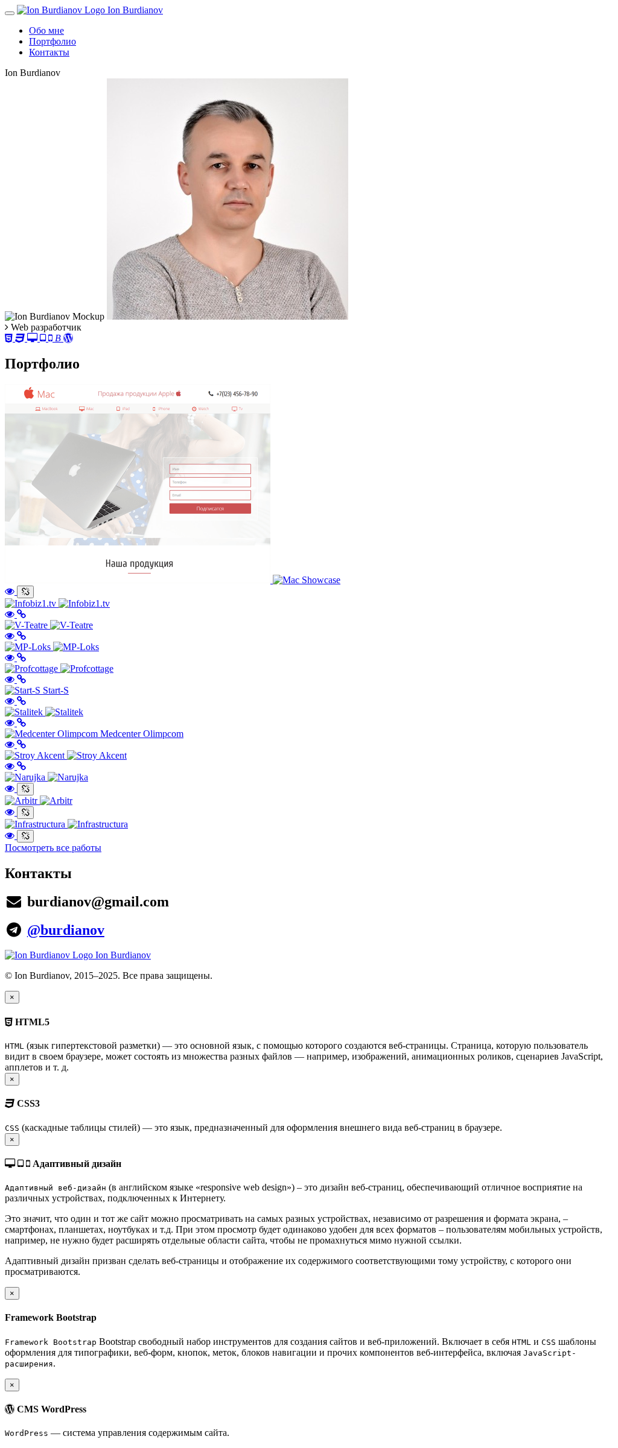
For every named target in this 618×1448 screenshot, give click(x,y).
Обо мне (46, 30)
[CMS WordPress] (68, 338)
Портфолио (52, 41)
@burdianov (65, 930)
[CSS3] (21, 338)
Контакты (49, 52)
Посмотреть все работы (53, 848)
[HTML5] (10, 338)
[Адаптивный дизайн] (41, 338)
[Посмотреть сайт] (21, 614)
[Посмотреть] (11, 591)
